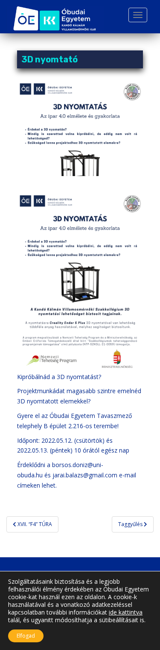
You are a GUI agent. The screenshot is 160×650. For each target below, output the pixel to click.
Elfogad (26, 635)
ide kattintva (126, 612)
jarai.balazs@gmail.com (84, 475)
